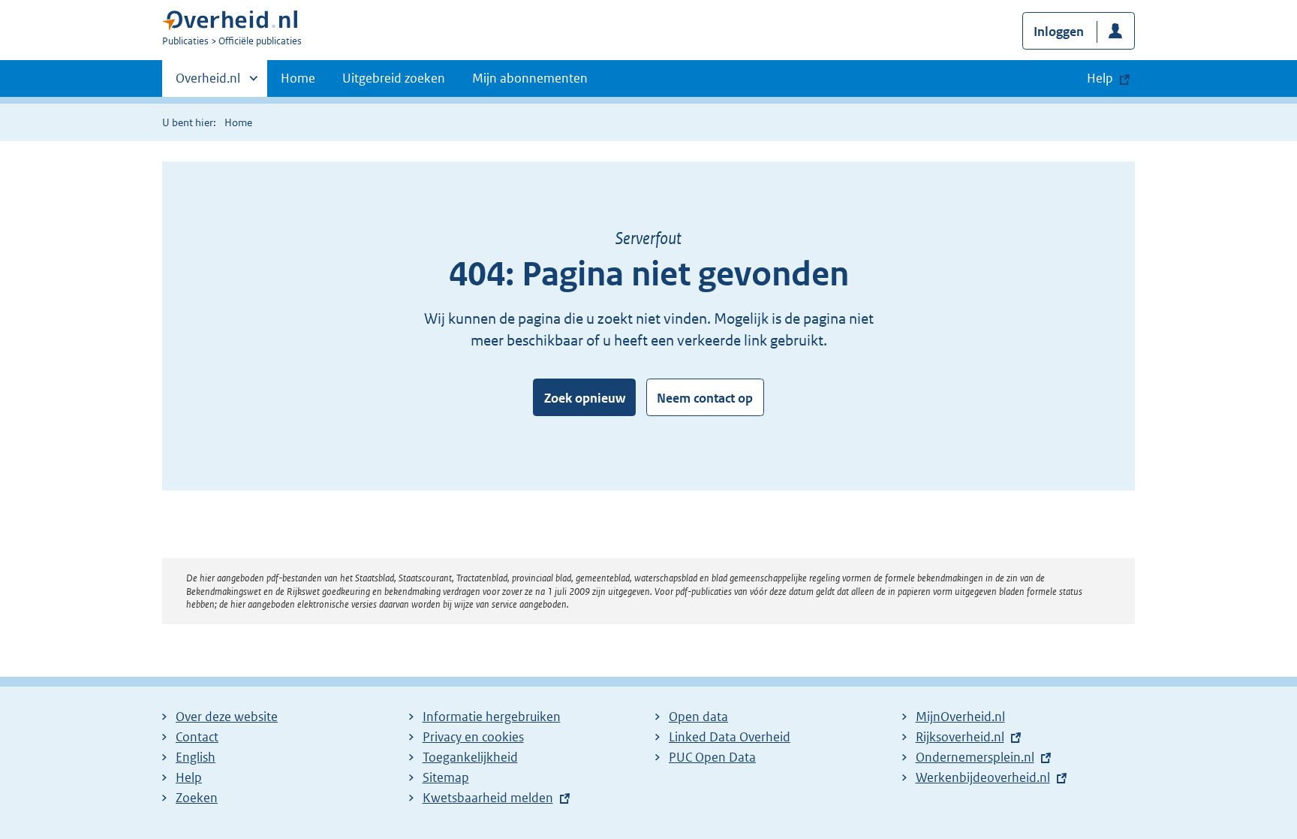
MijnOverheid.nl (960, 716)
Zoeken (197, 797)
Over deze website (227, 716)
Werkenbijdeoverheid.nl (983, 777)
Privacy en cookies (473, 737)
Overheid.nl (208, 83)
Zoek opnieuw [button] (584, 398)
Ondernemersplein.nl (975, 757)
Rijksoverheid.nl (960, 737)
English (195, 757)
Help (189, 777)
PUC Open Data (712, 757)
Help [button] (1100, 78)
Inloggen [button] (1059, 31)
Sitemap (446, 777)
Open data (698, 716)
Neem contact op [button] (705, 398)
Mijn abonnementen (530, 78)
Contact (197, 737)
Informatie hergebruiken (492, 716)
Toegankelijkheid (470, 757)
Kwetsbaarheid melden (488, 797)
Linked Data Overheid (729, 737)
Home (298, 78)
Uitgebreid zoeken (393, 78)
